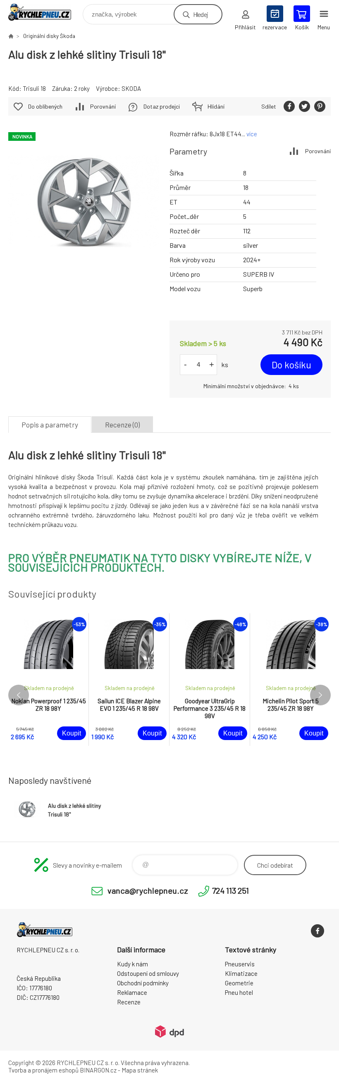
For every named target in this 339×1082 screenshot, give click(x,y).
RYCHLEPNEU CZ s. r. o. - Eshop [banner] (44, 12)
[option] (48, 679)
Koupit (71, 733)
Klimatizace (241, 973)
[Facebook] (317, 930)
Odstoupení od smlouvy (148, 973)
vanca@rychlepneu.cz (147, 890)
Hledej (200, 14)
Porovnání (318, 150)
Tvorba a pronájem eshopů (43, 1070)
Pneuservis (240, 964)
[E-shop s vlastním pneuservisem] (10, 35)
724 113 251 (230, 890)
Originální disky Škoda (49, 36)
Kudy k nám (132, 964)
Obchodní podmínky (143, 983)
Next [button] (320, 695)
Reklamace (132, 992)
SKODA (131, 88)
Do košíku (291, 364)
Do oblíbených (45, 106)
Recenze (129, 1002)
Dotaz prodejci (161, 106)
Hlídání (216, 106)
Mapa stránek (140, 1070)
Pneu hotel (239, 992)
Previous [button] (18, 695)
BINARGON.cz (98, 1070)
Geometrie (239, 983)
